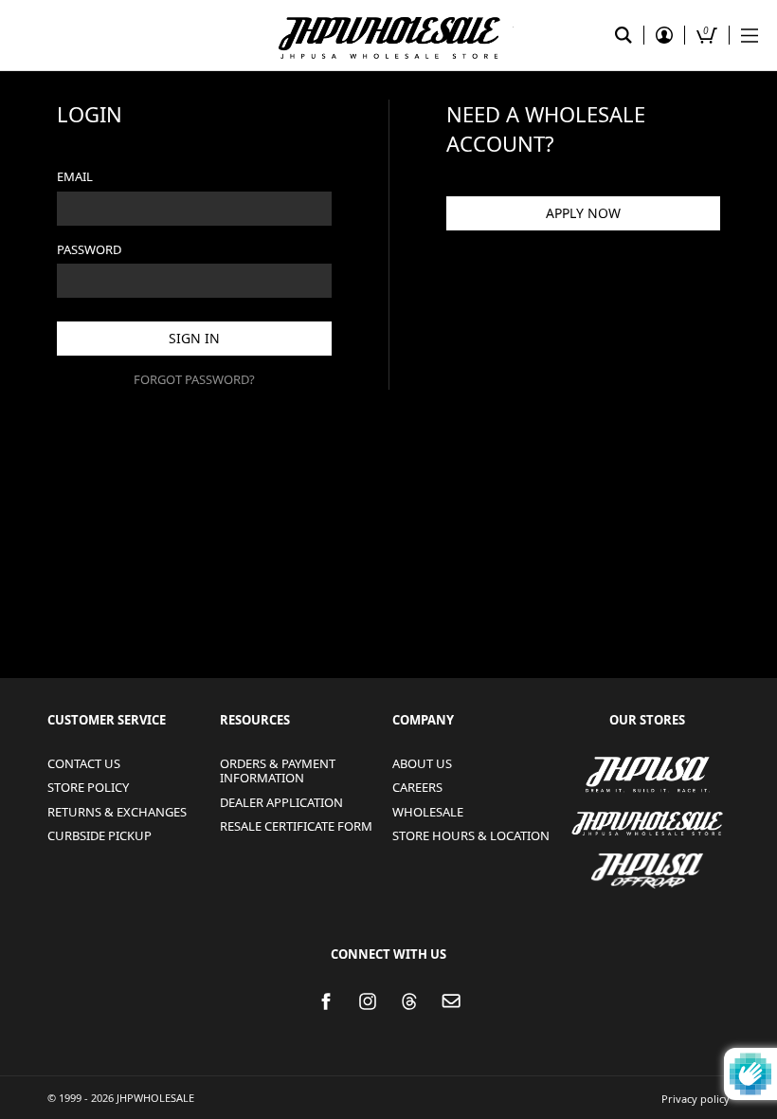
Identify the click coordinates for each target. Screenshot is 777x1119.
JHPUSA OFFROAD (641, 859)
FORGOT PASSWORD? (194, 379)
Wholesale (427, 811)
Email (75, 176)
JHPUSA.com (388, 35)
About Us (422, 763)
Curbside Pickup (99, 835)
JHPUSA (593, 772)
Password (89, 249)
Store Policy (88, 787)
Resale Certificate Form (296, 826)
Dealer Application (281, 802)
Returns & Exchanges (117, 811)
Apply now (583, 213)
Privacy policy (695, 1098)
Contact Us (83, 763)
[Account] (664, 35)
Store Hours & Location (471, 835)
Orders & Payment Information (277, 770)
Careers (417, 787)
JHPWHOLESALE (598, 811)
